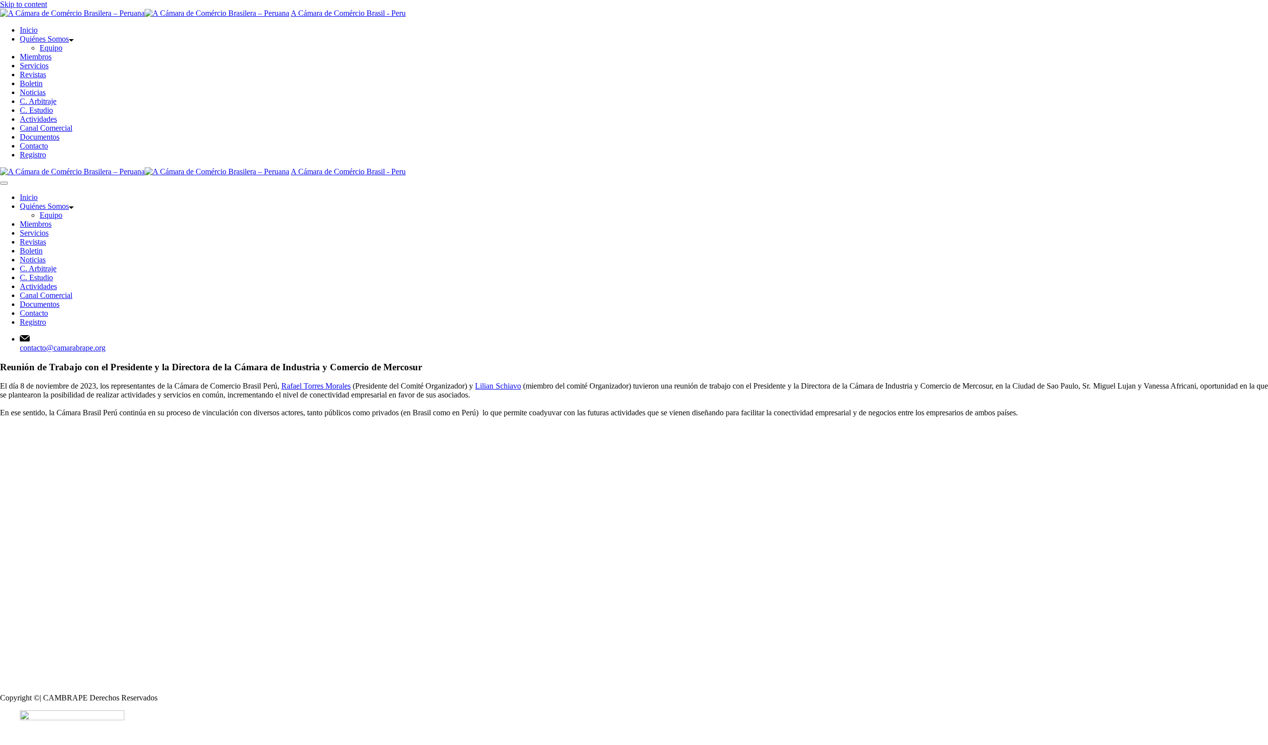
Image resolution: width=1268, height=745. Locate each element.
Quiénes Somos (44, 39)
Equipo (51, 48)
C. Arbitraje (38, 101)
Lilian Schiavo (498, 386)
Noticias (33, 92)
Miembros (36, 56)
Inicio (29, 30)
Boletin (31, 83)
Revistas (33, 74)
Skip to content (23, 4)
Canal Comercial (46, 128)
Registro (33, 154)
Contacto (34, 146)
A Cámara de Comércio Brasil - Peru (348, 13)
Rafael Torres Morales (316, 386)
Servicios (34, 65)
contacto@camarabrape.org (63, 348)
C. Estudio (36, 110)
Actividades (38, 119)
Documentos (39, 137)
